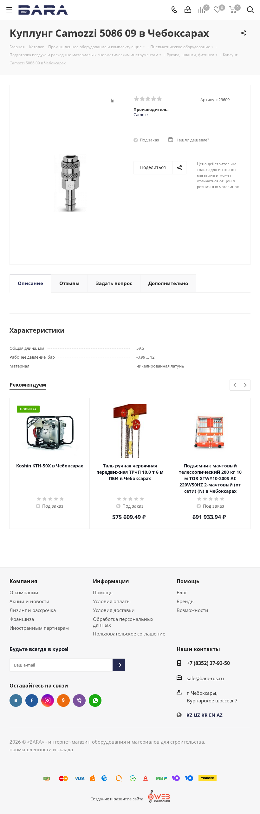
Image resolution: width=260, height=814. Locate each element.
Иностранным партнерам (39, 628)
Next (245, 385)
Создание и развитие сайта (116, 799)
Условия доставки (114, 610)
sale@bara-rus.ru (205, 678)
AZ (220, 715)
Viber (79, 700)
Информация (111, 581)
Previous (235, 385)
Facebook (31, 700)
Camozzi (141, 114)
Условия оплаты (112, 601)
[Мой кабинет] (188, 10)
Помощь (103, 592)
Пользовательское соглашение (129, 633)
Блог (182, 592)
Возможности (192, 610)
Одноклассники (63, 700)
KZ (189, 715)
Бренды (186, 601)
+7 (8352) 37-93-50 (208, 663)
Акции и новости (29, 601)
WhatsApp (95, 700)
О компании (24, 592)
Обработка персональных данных (123, 622)
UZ (197, 715)
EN (212, 715)
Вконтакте (16, 700)
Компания (23, 581)
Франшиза (22, 619)
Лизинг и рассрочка (33, 610)
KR (204, 715)
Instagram (47, 700)
